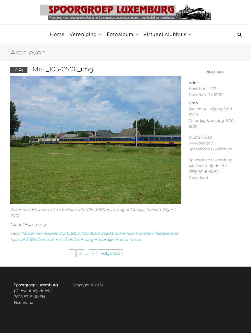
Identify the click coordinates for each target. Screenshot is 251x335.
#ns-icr (136, 239)
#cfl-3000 (90, 233)
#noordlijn (104, 239)
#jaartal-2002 (23, 239)
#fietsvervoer (166, 233)
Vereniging (83, 34)
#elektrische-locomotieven (127, 233)
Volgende (110, 253)
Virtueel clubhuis (165, 34)
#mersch (45, 239)
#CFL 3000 (69, 233)
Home (57, 34)
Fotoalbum (120, 34)
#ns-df (121, 239)
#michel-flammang (74, 239)
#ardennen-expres (39, 233)
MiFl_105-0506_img (63, 69)
